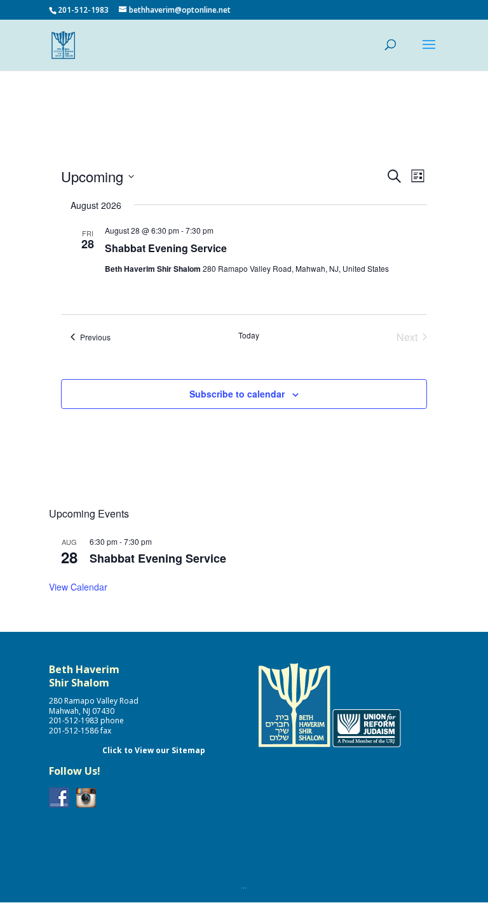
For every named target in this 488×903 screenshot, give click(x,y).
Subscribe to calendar (237, 393)
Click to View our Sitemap (153, 750)
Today (248, 335)
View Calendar (78, 586)
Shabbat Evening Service (166, 248)
